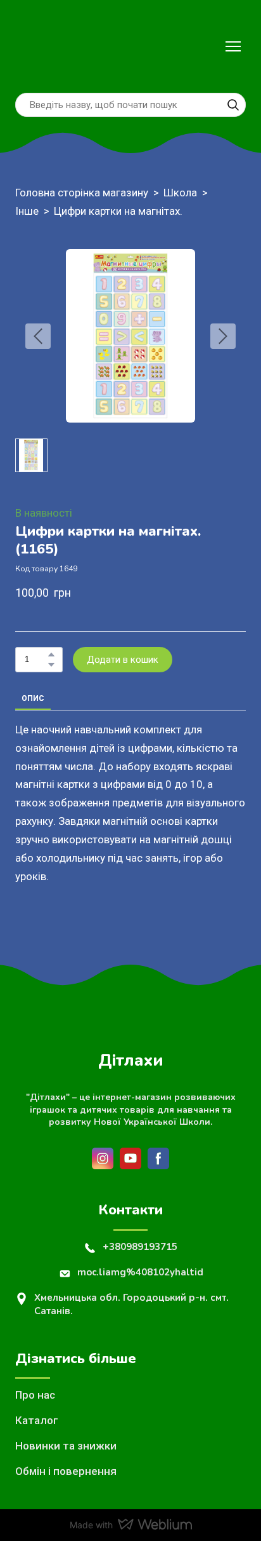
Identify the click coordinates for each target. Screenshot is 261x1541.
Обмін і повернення (66, 1471)
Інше (27, 211)
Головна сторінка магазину (81, 192)
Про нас (35, 1394)
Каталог (36, 1420)
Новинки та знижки (66, 1445)
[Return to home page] (42, 46)
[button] (233, 104)
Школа (180, 192)
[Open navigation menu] (233, 46)
